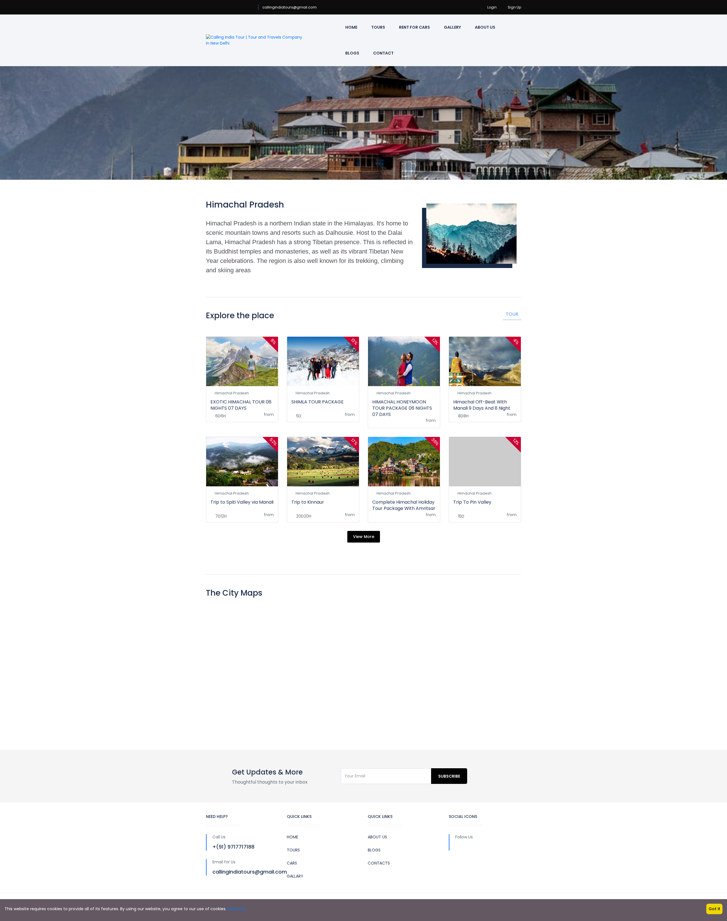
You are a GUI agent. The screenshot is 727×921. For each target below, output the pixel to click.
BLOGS (374, 850)
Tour (512, 314)
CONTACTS (379, 863)
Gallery (452, 27)
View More (363, 536)
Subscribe (449, 776)
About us (485, 27)
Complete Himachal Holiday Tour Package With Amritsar (403, 505)
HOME (292, 837)
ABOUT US (377, 837)
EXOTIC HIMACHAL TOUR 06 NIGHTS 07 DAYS (240, 405)
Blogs (352, 53)
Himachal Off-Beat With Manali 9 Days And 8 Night (481, 405)
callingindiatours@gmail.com (289, 7)
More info (236, 909)
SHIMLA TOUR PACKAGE (317, 402)
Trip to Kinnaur (307, 502)
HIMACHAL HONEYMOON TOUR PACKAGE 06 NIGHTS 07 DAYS (402, 408)
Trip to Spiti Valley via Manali (241, 502)
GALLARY (295, 876)
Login (492, 7)
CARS (292, 863)
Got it (714, 909)
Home (351, 27)
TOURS (293, 850)
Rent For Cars (414, 27)
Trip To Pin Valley (472, 502)
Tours (378, 27)
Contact (383, 53)
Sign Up (514, 7)
